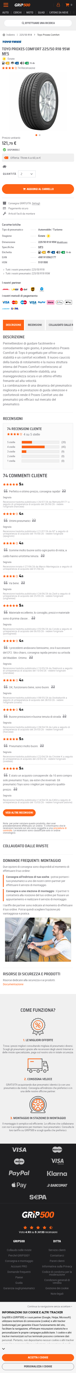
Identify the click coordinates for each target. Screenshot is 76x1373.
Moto (29, 12)
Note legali (57, 1293)
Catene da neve (58, 12)
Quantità (9, 174)
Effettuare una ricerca (40, 23)
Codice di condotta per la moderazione (57, 1273)
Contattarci (57, 1255)
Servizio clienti (57, 1250)
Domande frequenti (19, 1272)
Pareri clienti (57, 1261)
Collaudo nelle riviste (19, 1250)
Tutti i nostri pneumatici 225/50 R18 (24, 269)
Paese (19, 1277)
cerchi (17, 12)
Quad (41, 12)
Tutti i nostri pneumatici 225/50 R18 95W (27, 273)
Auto (5, 12)
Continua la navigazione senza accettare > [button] (49, 1306)
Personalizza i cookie (38, 1366)
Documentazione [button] (13, 984)
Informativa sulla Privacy (57, 1266)
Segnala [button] (7, 497)
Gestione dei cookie (57, 1288)
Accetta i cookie (38, 1357)
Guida (19, 1283)
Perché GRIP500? (19, 1255)
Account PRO (19, 1266)
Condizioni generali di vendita (57, 1281)
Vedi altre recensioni (19, 812)
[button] (38, 158)
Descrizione (13, 325)
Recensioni (35, 325)
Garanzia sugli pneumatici (19, 1288)
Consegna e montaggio (19, 1261)
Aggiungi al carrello (40, 189)
